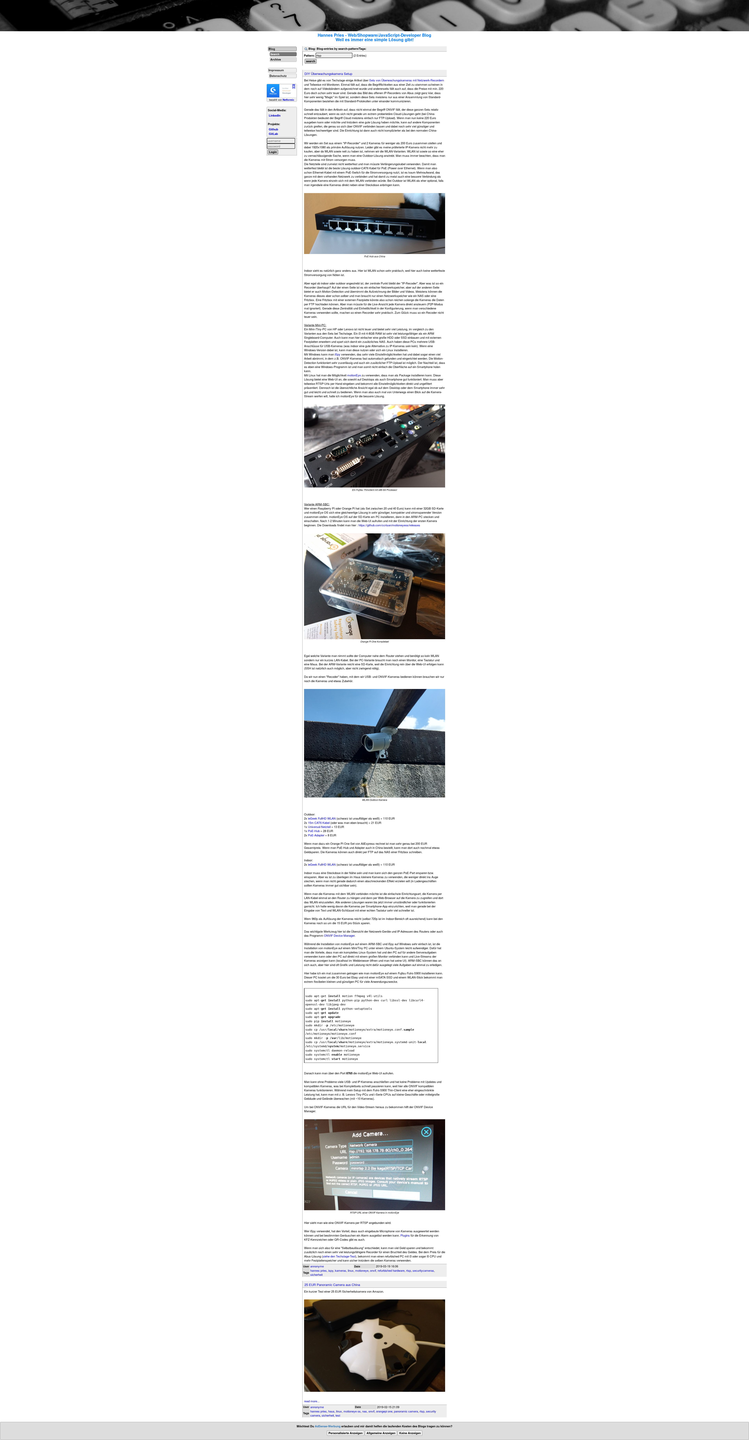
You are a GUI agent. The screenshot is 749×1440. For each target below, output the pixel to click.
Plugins (405, 1235)
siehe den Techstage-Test (339, 1256)
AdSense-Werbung (328, 1426)
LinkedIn (274, 115)
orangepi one (384, 1411)
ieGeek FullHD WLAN (322, 818)
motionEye (354, 375)
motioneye (361, 1270)
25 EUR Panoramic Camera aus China (332, 1284)
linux (351, 1270)
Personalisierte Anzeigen (345, 1433)
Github (273, 129)
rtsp (408, 1270)
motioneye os (352, 1411)
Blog (272, 49)
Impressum (276, 70)
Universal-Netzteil (319, 827)
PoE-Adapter (316, 835)
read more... (311, 1401)
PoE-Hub (314, 831)
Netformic (288, 100)
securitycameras (423, 1270)
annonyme (317, 1266)
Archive (275, 59)
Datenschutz (278, 76)
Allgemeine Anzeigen (381, 1433)
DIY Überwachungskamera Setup (328, 73)
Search (274, 54)
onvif (373, 1270)
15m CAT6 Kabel (319, 823)
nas (364, 1411)
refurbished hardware (391, 1270)
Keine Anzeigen (410, 1433)
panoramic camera (406, 1411)
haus (331, 1411)
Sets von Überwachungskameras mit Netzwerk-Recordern (406, 80)
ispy (330, 1270)
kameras (340, 1270)
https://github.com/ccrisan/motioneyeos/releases (389, 525)
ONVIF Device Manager (339, 935)
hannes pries (318, 1270)
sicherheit (316, 1274)
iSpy (337, 354)
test (337, 1415)
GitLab (273, 134)
